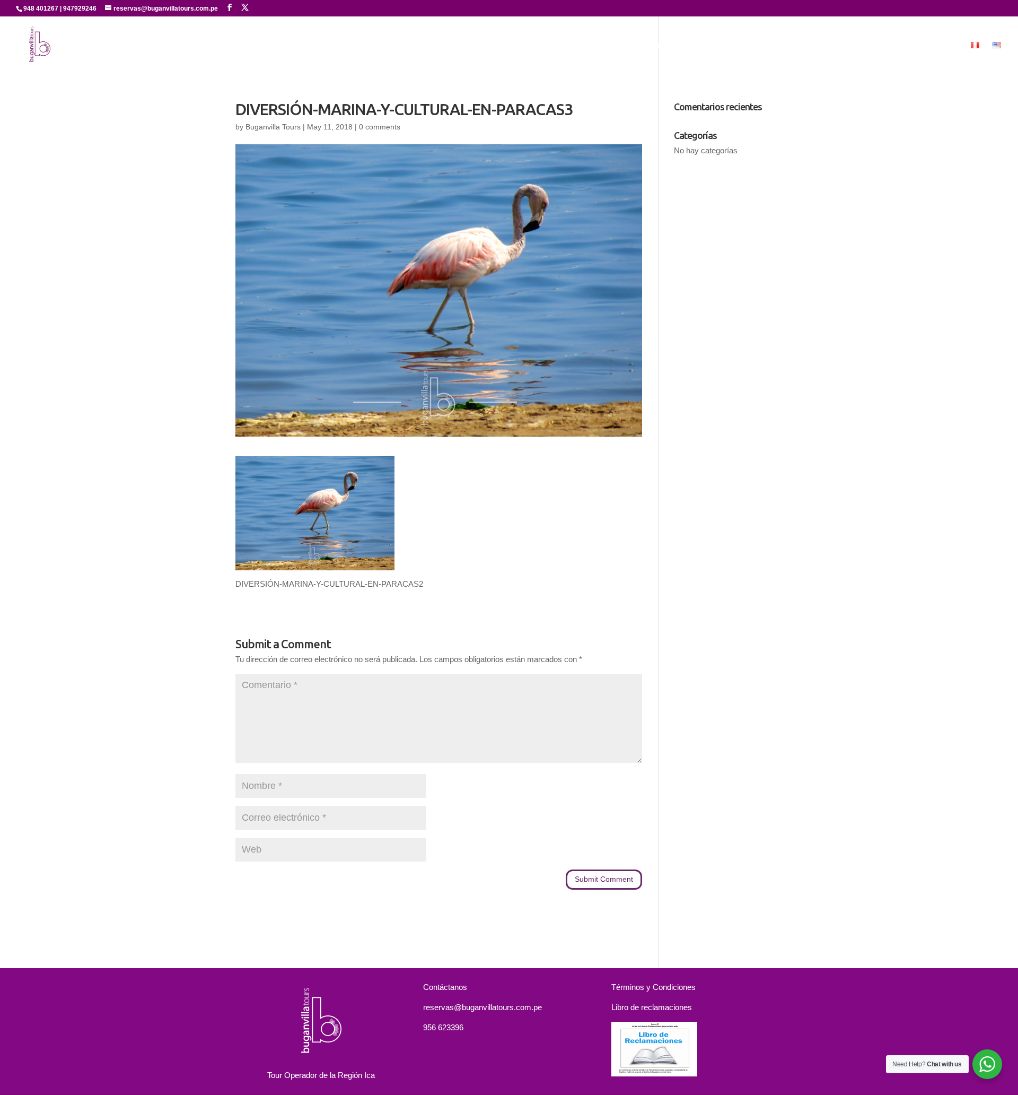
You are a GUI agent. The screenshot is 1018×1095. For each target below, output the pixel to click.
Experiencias (772, 45)
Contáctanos (897, 45)
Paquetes (839, 45)
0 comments (379, 127)
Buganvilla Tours (273, 127)
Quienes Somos (657, 45)
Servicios (717, 45)
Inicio (604, 45)
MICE (947, 45)
